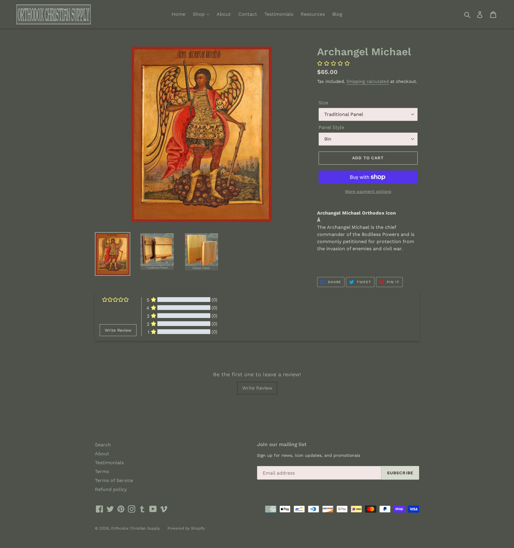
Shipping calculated (368, 81)
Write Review (257, 388)
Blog (337, 14)
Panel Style (331, 127)
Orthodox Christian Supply (135, 528)
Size (323, 102)
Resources (313, 14)
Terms (102, 471)
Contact (247, 14)
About (224, 14)
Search (103, 445)
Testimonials (278, 14)
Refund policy (111, 489)
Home (178, 14)
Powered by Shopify (186, 528)
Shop (199, 14)
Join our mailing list (281, 444)
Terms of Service (114, 480)
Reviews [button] (107, 351)
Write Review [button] (118, 330)
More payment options (368, 191)
